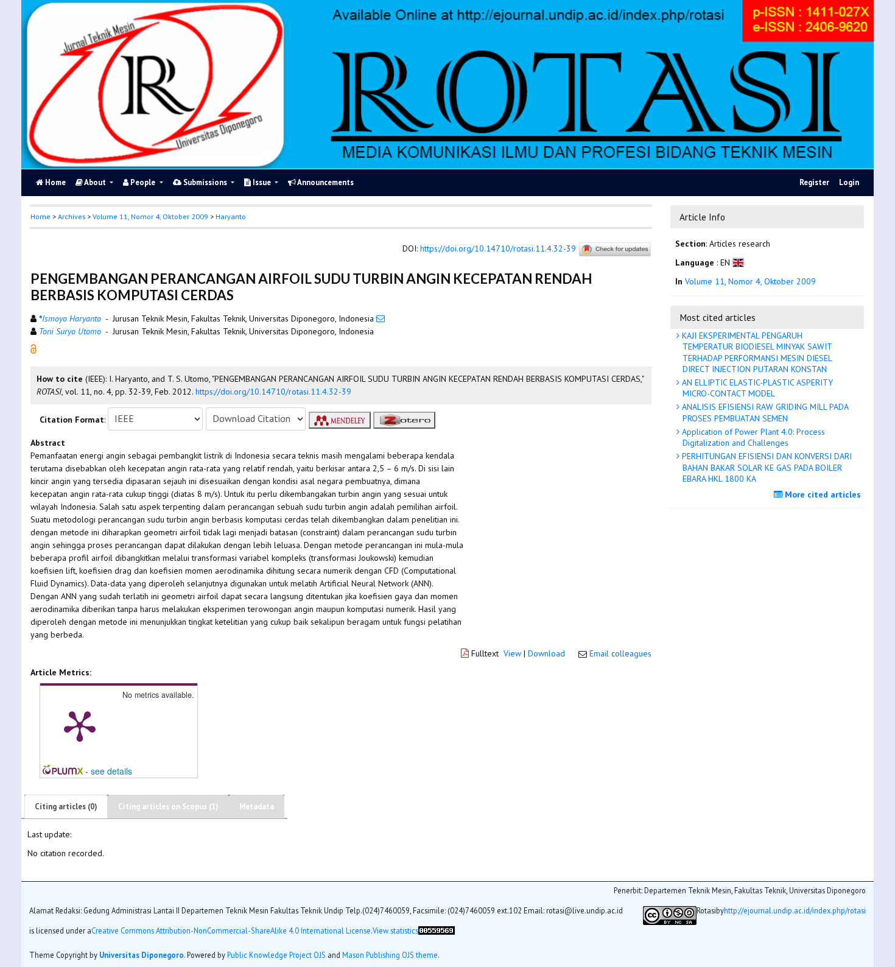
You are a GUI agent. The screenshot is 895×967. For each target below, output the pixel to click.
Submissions (205, 182)
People (142, 182)
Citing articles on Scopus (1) (168, 806)
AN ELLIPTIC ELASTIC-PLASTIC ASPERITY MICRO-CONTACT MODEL (756, 388)
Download (546, 653)
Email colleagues (620, 653)
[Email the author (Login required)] (380, 318)
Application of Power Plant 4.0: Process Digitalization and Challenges (752, 437)
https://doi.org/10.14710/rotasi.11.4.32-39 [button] (273, 391)
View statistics (395, 930)
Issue (262, 182)
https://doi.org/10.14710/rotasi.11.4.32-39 (498, 248)
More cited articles (821, 494)
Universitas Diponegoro (141, 954)
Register (814, 182)
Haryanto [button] (231, 216)
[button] (33, 347)
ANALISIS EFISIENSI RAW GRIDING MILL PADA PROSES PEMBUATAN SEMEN (764, 412)
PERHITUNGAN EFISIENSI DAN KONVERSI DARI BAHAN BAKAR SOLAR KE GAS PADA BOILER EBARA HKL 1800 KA (765, 467)
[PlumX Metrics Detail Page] (79, 725)
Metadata (256, 806)
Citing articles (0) (66, 806)
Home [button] (40, 216)
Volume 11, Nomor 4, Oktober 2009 (150, 216)
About (95, 182)
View (512, 653)
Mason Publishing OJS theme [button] (390, 954)
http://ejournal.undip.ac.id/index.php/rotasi (795, 910)
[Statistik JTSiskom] (436, 935)
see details (111, 771)
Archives (71, 216)
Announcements (325, 182)
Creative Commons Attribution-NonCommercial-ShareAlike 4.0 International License (231, 930)
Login (849, 182)
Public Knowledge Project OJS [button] (276, 954)
